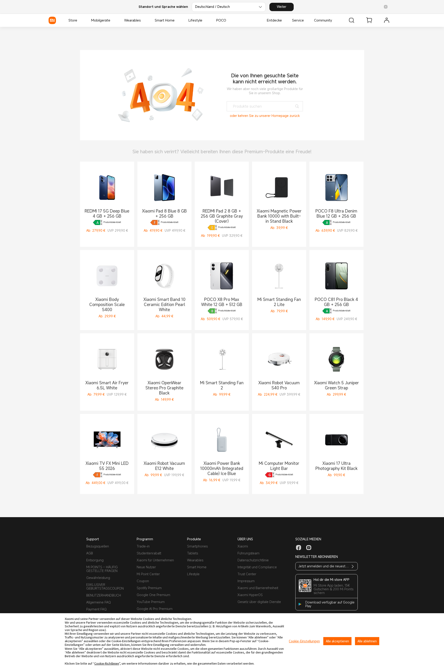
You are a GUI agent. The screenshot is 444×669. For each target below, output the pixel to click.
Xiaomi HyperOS (250, 595)
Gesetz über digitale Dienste (259, 602)
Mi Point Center (148, 574)
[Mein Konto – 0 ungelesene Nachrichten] (387, 20)
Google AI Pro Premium (155, 608)
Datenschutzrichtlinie (253, 560)
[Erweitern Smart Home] (177, 20)
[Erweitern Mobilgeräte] (112, 20)
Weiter (281, 6)
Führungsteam (248, 553)
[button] (385, 7)
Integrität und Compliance (257, 567)
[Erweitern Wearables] (143, 20)
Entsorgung (95, 560)
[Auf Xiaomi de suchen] (351, 20)
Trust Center (246, 574)
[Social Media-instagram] (308, 547)
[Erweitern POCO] (228, 20)
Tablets (192, 553)
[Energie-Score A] (97, 222)
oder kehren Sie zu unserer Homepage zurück (265, 116)
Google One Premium (153, 595)
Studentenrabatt (149, 553)
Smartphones (197, 546)
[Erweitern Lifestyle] (204, 20)
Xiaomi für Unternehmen (155, 560)
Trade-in (143, 546)
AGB (89, 553)
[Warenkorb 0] (369, 20)
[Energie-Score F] (155, 222)
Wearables (195, 560)
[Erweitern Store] (79, 20)
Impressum (246, 581)
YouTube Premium (151, 602)
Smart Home (197, 567)
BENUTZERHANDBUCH (103, 595)
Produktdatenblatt (112, 222)
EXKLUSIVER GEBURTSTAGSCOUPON (105, 586)
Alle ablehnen (367, 641)
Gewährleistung (98, 577)
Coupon (143, 581)
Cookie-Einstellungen (304, 641)
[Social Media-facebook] (298, 547)
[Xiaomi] (52, 20)
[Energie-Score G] (269, 474)
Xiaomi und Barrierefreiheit (257, 588)
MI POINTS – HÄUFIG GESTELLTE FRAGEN (102, 569)
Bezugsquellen (97, 546)
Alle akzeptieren (337, 641)
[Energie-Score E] (212, 227)
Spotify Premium (149, 588)
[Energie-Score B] (212, 310)
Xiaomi (242, 546)
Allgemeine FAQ (98, 602)
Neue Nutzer (146, 567)
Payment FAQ (96, 609)
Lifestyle (193, 574)
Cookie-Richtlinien (106, 663)
